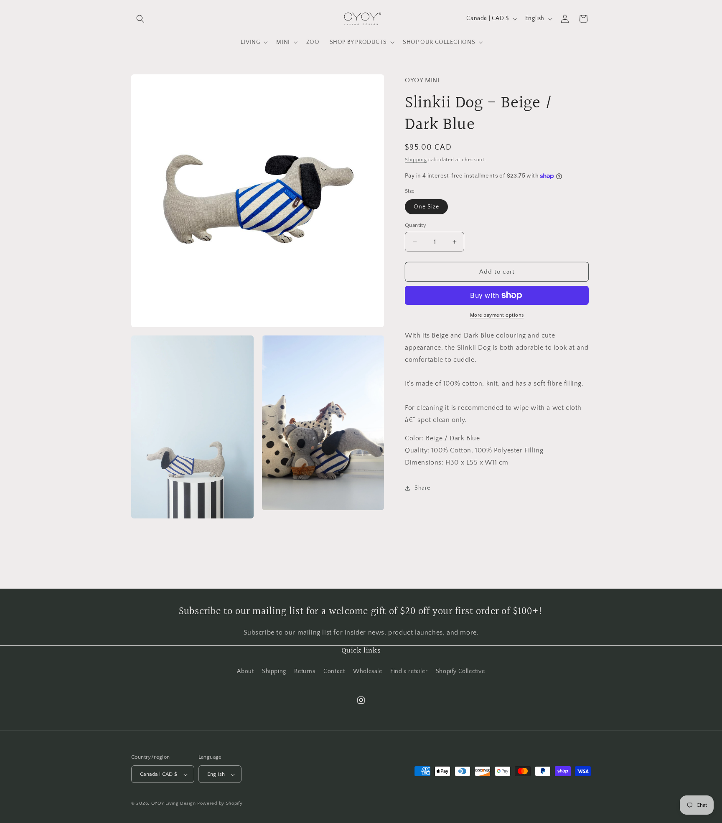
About (245, 671)
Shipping (416, 160)
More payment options (497, 315)
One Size (426, 206)
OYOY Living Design (173, 803)
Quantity (415, 225)
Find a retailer (408, 671)
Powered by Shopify (220, 803)
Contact (334, 671)
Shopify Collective (460, 671)
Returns (304, 671)
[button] (140, 19)
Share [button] (422, 488)
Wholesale (367, 671)
